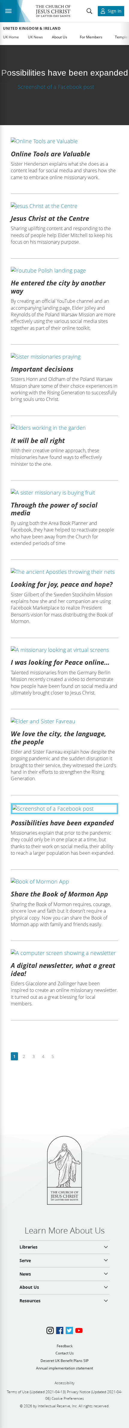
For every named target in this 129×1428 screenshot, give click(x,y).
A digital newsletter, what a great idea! (63, 969)
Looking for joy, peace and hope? (61, 584)
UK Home (11, 37)
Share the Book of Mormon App (59, 893)
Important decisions (42, 368)
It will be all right (38, 440)
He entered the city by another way (58, 286)
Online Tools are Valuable (50, 153)
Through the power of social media (54, 508)
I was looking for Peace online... (60, 662)
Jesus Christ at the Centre (50, 218)
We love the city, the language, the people (58, 737)
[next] (62, 1056)
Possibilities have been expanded (62, 822)
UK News (35, 37)
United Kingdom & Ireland (32, 28)
